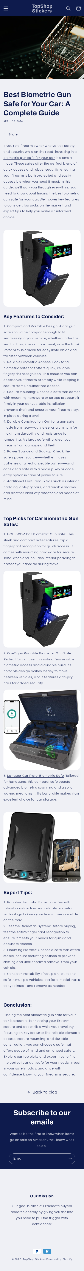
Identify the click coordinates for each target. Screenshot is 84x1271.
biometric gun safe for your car (29, 157)
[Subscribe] (70, 1158)
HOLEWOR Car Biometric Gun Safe (36, 534)
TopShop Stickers (34, 1259)
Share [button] (13, 134)
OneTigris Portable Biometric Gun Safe (39, 653)
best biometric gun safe (42, 1015)
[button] (6, 9)
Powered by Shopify (59, 1259)
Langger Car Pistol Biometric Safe (35, 775)
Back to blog (45, 1092)
